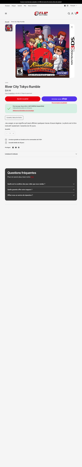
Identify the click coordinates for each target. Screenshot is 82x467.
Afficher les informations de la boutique (23, 110)
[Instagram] (67, 5)
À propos (7, 5)
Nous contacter (32, 5)
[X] (16, 147)
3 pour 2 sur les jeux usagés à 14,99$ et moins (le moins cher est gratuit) (41, 2)
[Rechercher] (69, 13)
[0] (75, 13)
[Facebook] (65, 5)
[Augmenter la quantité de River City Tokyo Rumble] (13, 133)
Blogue (14, 5)
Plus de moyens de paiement (59, 102)
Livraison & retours (11, 154)
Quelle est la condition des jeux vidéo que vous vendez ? (26, 184)
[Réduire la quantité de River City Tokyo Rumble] (6, 133)
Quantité (7, 129)
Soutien (20, 5)
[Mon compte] (72, 13)
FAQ (25, 5)
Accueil (7, 21)
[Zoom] (71, 26)
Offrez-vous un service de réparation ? (20, 195)
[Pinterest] (19, 147)
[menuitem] (8, 6)
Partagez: (8, 147)
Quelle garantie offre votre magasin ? (20, 189)
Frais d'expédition (10, 93)
